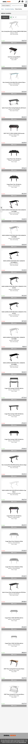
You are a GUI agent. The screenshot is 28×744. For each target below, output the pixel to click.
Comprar (14, 42)
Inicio (2, 9)
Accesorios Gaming (9, 9)
